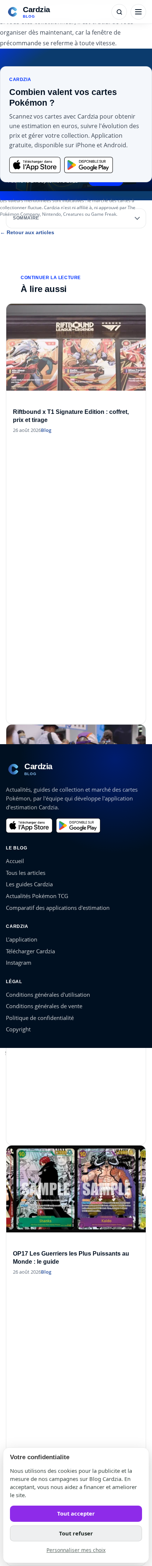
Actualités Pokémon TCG (37, 896)
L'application (21, 939)
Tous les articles (25, 872)
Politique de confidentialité (40, 1017)
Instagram (18, 962)
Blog (46, 430)
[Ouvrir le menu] (138, 12)
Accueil (15, 861)
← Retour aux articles (27, 232)
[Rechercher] (119, 12)
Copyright (18, 1029)
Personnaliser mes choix (76, 1549)
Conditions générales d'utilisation (48, 994)
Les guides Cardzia (29, 884)
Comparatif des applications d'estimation (58, 907)
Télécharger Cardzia (30, 951)
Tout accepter (76, 1513)
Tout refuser (76, 1533)
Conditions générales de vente (44, 1006)
